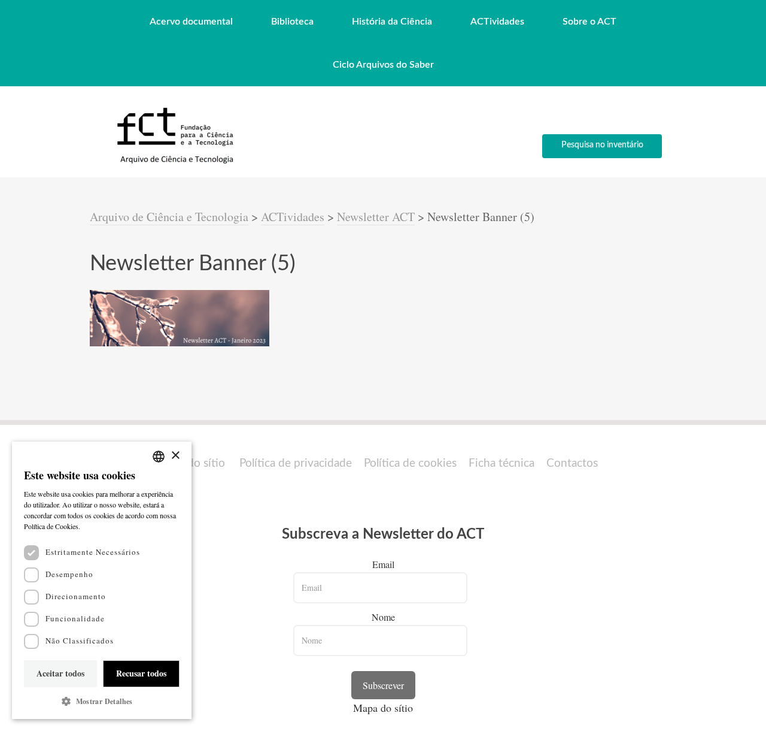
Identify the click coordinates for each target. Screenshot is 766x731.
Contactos (572, 463)
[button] (102, 701)
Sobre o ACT (589, 21)
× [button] (175, 455)
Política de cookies (410, 463)
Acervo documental (191, 21)
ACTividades (497, 21)
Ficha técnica (501, 463)
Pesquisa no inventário (602, 145)
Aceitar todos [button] (60, 673)
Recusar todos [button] (141, 673)
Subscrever (383, 685)
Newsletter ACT (376, 217)
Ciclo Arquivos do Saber (383, 65)
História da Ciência (392, 21)
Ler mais (96, 526)
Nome (383, 617)
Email (383, 564)
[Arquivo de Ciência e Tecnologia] (173, 162)
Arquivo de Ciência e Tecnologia (169, 217)
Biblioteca (292, 21)
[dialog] (102, 580)
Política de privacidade (295, 463)
